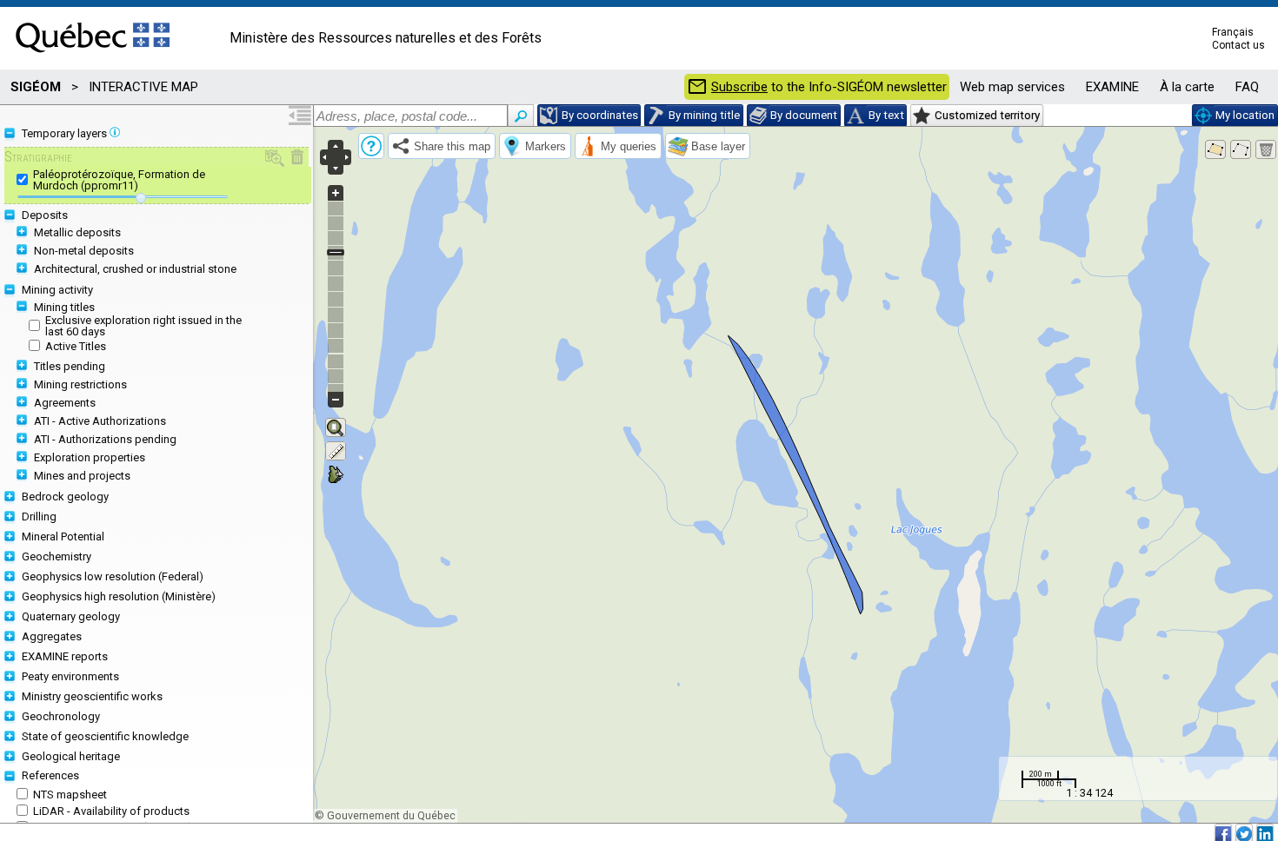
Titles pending (69, 366)
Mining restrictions (80, 384)
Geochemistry (56, 556)
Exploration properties (89, 457)
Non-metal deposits (84, 250)
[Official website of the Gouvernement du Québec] (92, 58)
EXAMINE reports (65, 656)
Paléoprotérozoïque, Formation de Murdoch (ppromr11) (119, 180)
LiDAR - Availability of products (111, 811)
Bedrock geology (65, 496)
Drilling (39, 516)
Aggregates (52, 636)
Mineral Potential (63, 536)
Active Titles (75, 346)
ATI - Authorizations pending (105, 439)
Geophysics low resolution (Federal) (112, 576)
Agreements (65, 402)
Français (1233, 32)
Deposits (45, 215)
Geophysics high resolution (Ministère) (119, 596)
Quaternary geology (71, 616)
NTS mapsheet (70, 794)
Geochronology (61, 716)
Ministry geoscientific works (92, 696)
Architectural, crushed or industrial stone (135, 269)
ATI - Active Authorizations (100, 421)
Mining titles (64, 307)
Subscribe (739, 87)
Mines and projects (82, 475)
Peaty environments (70, 676)
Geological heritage (71, 756)
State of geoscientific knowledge (105, 736)
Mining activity (57, 289)
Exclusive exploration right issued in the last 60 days (143, 326)
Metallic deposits (77, 232)
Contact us (1238, 45)
